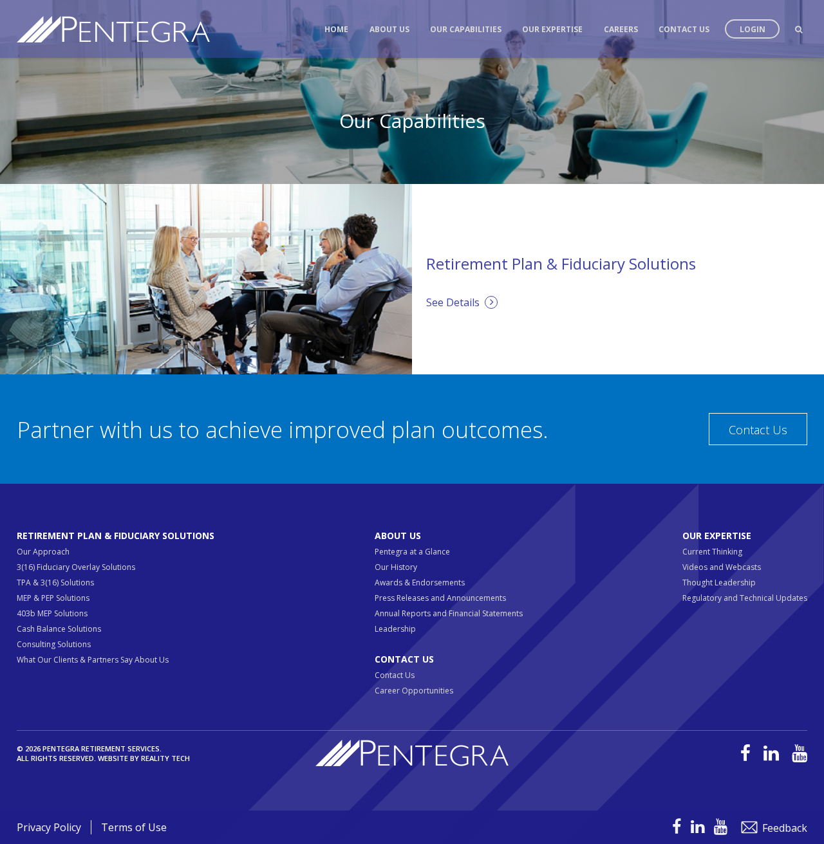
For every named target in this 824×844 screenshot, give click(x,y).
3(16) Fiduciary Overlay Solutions (76, 567)
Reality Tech (165, 758)
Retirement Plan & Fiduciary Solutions (115, 535)
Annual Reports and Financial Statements (449, 613)
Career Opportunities (414, 690)
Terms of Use (134, 827)
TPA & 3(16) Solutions (55, 582)
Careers (621, 29)
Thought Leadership (719, 582)
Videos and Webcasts (721, 567)
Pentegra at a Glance (412, 551)
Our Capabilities (465, 29)
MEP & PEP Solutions (53, 597)
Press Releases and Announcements (440, 597)
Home (336, 29)
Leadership (395, 628)
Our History (396, 567)
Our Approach (43, 551)
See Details (455, 302)
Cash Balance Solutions (59, 628)
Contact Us (684, 29)
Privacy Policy (49, 827)
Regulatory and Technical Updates (744, 597)
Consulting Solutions (54, 644)
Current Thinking (712, 551)
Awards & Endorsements (420, 582)
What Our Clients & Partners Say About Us (93, 659)
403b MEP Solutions (52, 613)
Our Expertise (552, 29)
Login (752, 29)
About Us (389, 29)
